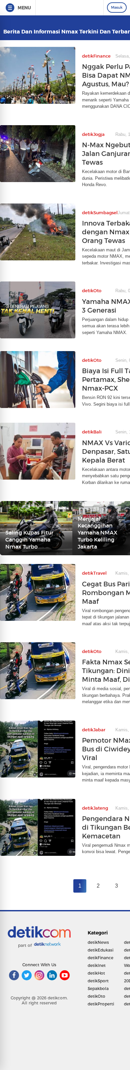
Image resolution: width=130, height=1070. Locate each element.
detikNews (98, 942)
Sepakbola (98, 988)
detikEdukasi (100, 950)
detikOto (96, 996)
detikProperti (101, 1003)
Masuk (117, 7)
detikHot (96, 973)
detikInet (97, 965)
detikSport (98, 980)
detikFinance (100, 957)
